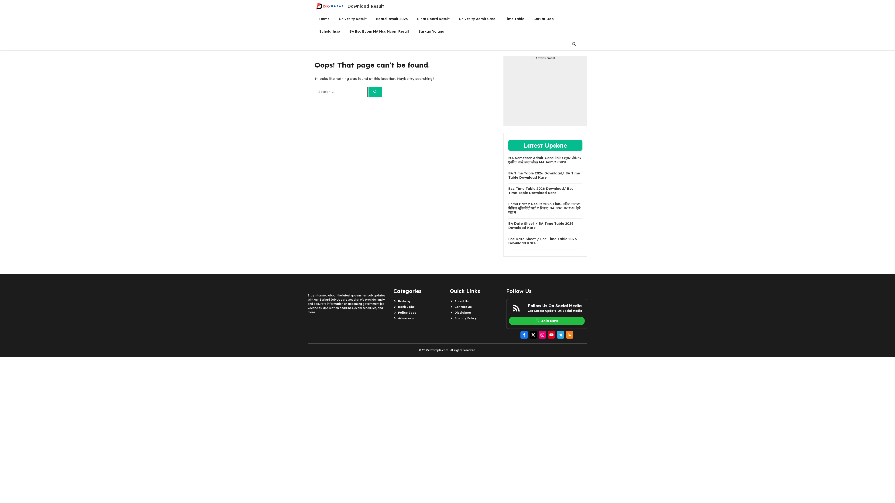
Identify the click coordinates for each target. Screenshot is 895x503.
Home (324, 19)
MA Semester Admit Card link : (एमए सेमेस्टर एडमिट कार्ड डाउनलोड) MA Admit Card (544, 160)
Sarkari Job (544, 19)
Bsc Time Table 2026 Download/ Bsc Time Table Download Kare (540, 191)
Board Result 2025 (392, 19)
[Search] (375, 92)
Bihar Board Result (433, 19)
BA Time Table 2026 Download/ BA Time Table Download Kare (544, 175)
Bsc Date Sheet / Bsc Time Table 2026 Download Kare (542, 241)
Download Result (365, 6)
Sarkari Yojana (431, 31)
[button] (574, 44)
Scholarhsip (329, 31)
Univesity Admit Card (477, 19)
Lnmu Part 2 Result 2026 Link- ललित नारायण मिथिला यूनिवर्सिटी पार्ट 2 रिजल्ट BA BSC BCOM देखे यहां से (544, 208)
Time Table (514, 19)
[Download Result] (330, 6)
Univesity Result (353, 19)
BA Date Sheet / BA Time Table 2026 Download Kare (541, 225)
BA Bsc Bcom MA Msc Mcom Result (379, 31)
